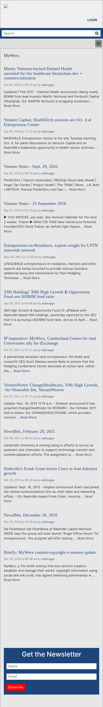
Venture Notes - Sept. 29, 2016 (31, 166)
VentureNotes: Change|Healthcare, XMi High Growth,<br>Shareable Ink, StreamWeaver (51, 387)
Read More (12, 106)
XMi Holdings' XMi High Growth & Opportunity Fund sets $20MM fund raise (47, 294)
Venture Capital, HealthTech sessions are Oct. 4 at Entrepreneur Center (47, 122)
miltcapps (47, 85)
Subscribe (15, 687)
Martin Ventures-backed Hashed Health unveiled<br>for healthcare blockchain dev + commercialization (43, 73)
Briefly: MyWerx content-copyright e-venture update (50, 552)
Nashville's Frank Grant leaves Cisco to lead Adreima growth (50, 471)
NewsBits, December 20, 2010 (30, 515)
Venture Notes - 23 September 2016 (35, 203)
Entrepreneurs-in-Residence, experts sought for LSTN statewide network (51, 247)
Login (92, 20)
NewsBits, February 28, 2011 (29, 431)
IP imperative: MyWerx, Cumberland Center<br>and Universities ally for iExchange (50, 340)
